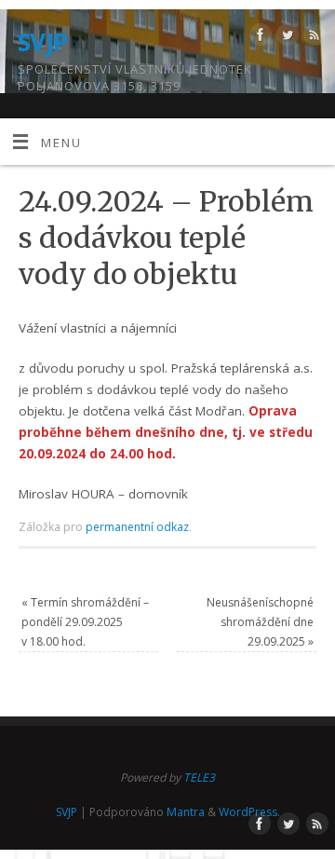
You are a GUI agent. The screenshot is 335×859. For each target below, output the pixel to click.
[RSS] (312, 37)
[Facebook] (258, 37)
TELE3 (199, 777)
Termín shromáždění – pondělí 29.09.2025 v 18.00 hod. (85, 621)
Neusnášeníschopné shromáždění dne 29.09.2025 (260, 621)
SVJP (43, 42)
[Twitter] (285, 37)
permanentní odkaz (137, 527)
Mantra (186, 812)
